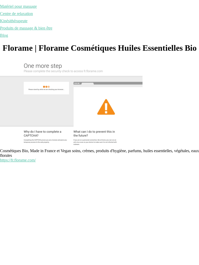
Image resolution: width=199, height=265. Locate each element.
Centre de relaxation (16, 13)
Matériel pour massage (18, 6)
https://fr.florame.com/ (18, 160)
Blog (4, 35)
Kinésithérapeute (13, 21)
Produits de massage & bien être (26, 28)
